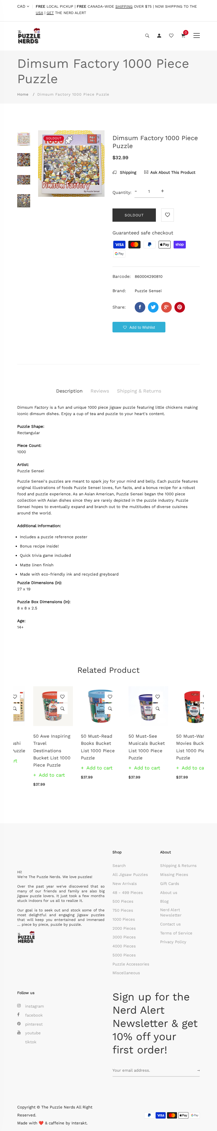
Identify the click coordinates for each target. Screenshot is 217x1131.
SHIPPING (124, 6)
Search (119, 865)
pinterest (34, 1024)
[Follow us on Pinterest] (179, 307)
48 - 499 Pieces (127, 892)
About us (168, 892)
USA (39, 13)
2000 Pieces (124, 928)
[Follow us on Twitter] (153, 307)
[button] (138, 327)
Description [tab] (69, 391)
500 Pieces (122, 901)
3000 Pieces (124, 937)
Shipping (127, 172)
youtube (33, 1033)
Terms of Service (176, 933)
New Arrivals (124, 883)
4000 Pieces (124, 946)
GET (50, 13)
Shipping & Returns (178, 865)
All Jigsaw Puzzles (130, 874)
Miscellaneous (126, 972)
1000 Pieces (123, 919)
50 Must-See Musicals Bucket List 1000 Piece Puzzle (130, 746)
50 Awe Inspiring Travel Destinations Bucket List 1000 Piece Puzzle (36, 750)
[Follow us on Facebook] (140, 307)
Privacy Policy (173, 941)
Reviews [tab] (100, 391)
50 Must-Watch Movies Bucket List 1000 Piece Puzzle (177, 746)
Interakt (79, 1123)
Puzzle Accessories (130, 964)
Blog (164, 901)
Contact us (170, 924)
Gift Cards (169, 883)
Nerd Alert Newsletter (171, 912)
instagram (34, 1006)
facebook (34, 1015)
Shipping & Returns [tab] (139, 391)
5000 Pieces (124, 955)
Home (23, 94)
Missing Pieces (174, 874)
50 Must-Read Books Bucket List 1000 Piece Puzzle (82, 746)
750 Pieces (122, 910)
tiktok (31, 1042)
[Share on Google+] (166, 307)
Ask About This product (172, 172)
